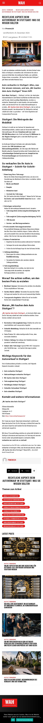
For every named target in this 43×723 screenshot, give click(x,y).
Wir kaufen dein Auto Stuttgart (19, 107)
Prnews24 (10, 28)
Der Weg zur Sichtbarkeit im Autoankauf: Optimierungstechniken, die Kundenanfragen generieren (21, 606)
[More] (34, 471)
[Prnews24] (5, 460)
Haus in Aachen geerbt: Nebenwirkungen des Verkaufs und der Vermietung (20, 680)
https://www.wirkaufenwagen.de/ (15, 416)
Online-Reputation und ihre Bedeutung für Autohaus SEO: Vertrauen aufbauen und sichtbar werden (20, 568)
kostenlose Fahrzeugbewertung (14, 515)
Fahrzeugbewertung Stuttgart (13, 503)
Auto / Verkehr (7, 10)
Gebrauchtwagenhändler (12, 511)
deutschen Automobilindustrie (13, 500)
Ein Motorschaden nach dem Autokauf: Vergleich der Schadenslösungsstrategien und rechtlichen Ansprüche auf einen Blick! (20, 643)
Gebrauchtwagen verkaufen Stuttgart (16, 507)
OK (13, 720)
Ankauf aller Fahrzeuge (11, 496)
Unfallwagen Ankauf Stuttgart (13, 522)
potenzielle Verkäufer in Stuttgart (15, 518)
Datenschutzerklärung (24, 720)
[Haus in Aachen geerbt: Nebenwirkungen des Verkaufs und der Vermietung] (21, 663)
